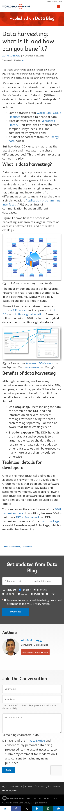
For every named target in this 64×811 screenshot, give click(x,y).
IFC (40, 798)
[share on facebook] (16, 808)
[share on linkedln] (37, 808)
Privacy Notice (35, 740)
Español (10, 593)
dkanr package (49, 521)
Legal (4, 786)
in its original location (29, 314)
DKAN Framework (28, 517)
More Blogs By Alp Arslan (35, 652)
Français (42, 589)
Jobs (48, 786)
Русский (39, 593)
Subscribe (15, 612)
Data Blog (45, 19)
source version (31, 367)
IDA (34, 798)
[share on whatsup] (48, 808)
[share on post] (26, 808)
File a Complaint (9, 790)
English (17, 60)
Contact (56, 786)
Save (8, 770)
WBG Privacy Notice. (38, 604)
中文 (52, 593)
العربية (24, 593)
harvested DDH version (40, 363)
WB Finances (18, 310)
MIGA (46, 798)
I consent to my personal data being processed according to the (34, 602)
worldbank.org (54, 1)
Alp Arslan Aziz (11, 55)
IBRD (28, 798)
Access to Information (34, 786)
